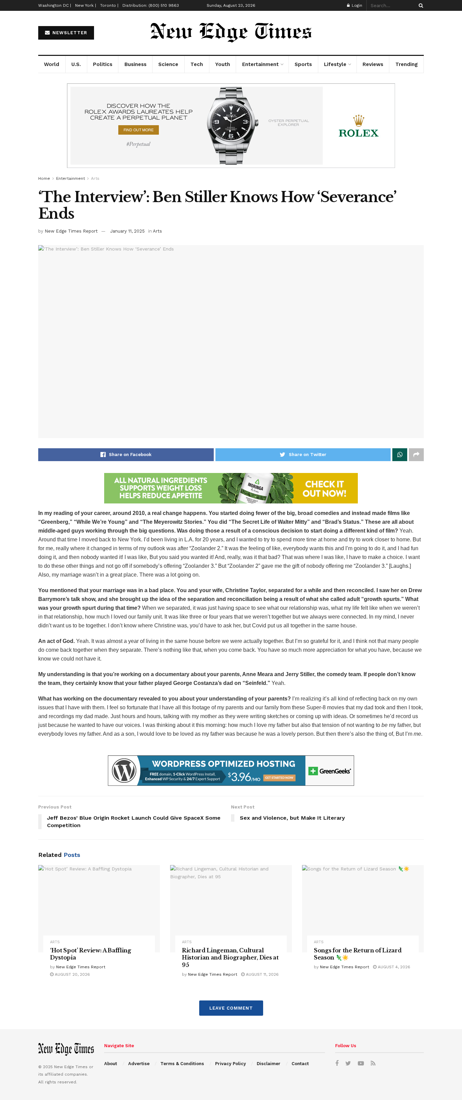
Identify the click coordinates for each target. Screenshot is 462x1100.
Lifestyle (335, 64)
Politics (102, 64)
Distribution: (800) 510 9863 (150, 5)
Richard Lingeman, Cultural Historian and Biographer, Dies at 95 (230, 957)
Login (356, 5)
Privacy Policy (230, 1063)
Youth (222, 64)
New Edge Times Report (71, 231)
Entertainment (260, 64)
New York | (85, 5)
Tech (196, 64)
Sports (303, 64)
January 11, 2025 (127, 231)
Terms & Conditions (182, 1063)
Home (44, 178)
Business (135, 64)
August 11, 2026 (262, 974)
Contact (300, 1063)
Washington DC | (54, 5)
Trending (406, 64)
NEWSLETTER (69, 32)
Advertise (138, 1063)
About (110, 1063)
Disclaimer (268, 1063)
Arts (95, 178)
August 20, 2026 (71, 974)
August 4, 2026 (393, 967)
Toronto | (109, 5)
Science (168, 64)
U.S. (76, 64)
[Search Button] (419, 5)
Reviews (373, 64)
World (51, 64)
